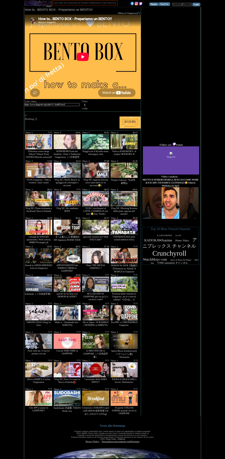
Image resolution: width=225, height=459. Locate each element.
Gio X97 (178, 235)
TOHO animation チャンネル (172, 263)
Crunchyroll (169, 253)
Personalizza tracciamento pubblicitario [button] (121, 441)
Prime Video (182, 240)
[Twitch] (140, 4)
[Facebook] (132, 4)
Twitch (179, 145)
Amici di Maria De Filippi (180, 260)
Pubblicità (121, 439)
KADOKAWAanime (158, 240)
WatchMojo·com (155, 259)
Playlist (154, 4)
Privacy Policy (111, 439)
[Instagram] (136, 4)
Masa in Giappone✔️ (129, 13)
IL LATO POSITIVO (164, 235)
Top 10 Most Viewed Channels (170, 229)
